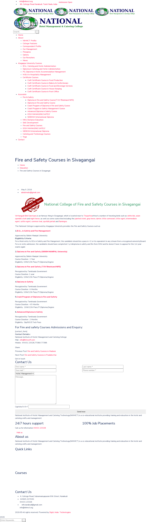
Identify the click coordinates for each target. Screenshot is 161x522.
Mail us (20, 432)
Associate (19, 463)
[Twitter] (23, 347)
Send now (81, 411)
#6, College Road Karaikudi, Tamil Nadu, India (38, 4)
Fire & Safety (20, 467)
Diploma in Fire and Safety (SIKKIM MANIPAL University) (42, 251)
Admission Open (65, 2)
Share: (17, 347)
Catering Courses (22, 477)
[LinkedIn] (27, 347)
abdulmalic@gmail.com (30, 192)
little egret (120, 218)
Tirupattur (88, 216)
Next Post (19, 355)
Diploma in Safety (25, 282)
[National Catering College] (33, 11)
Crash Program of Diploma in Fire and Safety (37, 297)
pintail (52, 221)
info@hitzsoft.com (27, 340)
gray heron (91, 218)
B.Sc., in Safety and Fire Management (33, 231)
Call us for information (24, 428)
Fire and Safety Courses (25, 482)
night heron (35, 218)
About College (21, 453)
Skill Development (23, 486)
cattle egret (26, 221)
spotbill (46, 221)
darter (98, 218)
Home (22, 165)
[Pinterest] (25, 347)
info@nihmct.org (26, 1)
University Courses (23, 458)
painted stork (80, 218)
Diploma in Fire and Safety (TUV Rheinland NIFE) (39, 266)
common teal (36, 221)
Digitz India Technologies (60, 512)
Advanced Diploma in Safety (30, 312)
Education (24, 168)
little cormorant (108, 218)
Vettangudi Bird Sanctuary (26, 216)
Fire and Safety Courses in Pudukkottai (40, 355)
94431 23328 (40, 428)
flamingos (63, 221)
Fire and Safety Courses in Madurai (41, 351)
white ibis (131, 216)
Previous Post (21, 351)
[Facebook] (21, 347)
